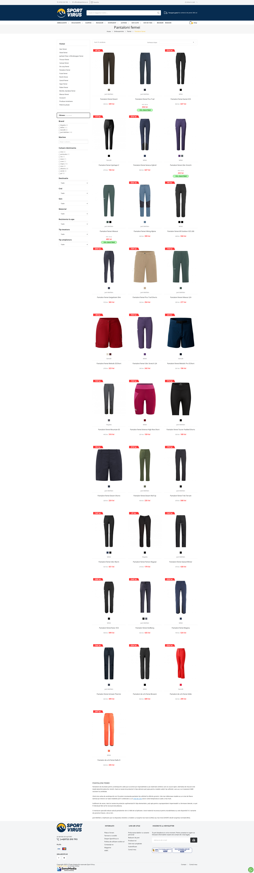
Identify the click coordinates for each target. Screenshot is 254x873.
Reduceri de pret (133, 838)
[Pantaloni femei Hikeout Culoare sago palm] (107, 222)
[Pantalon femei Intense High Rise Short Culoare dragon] (145, 420)
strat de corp (137, 799)
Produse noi (132, 841)
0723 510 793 (63, 2)
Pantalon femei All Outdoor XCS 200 (180, 231)
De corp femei (64, 66)
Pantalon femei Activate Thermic (109, 694)
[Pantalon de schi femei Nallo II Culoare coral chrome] (109, 751)
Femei (62, 44)
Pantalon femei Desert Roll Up (145, 496)
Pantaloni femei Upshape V (109, 165)
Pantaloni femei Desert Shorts (109, 496)
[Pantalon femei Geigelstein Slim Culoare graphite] (109, 288)
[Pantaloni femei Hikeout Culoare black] (110, 222)
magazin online (62, 866)
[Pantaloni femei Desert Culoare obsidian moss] (109, 90)
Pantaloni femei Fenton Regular (145, 562)
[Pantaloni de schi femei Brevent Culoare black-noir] (145, 685)
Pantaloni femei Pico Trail (144, 99)
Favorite (95, 2)
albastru (64, 169)
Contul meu (132, 850)
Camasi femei (64, 63)
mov (62, 152)
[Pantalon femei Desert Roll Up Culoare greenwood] (145, 486)
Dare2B (63, 130)
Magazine (107, 848)
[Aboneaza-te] (193, 840)
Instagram (64, 858)
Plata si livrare (109, 833)
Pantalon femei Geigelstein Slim (109, 297)
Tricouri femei (64, 59)
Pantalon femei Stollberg (145, 628)
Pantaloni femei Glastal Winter (180, 562)
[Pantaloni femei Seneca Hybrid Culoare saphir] (145, 156)
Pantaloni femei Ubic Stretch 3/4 (145, 363)
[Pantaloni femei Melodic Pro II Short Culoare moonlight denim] (181, 354)
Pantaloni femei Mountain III (109, 429)
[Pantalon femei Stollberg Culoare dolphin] (146, 618)
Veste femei (63, 53)
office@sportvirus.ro (81, 2)
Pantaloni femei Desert (109, 99)
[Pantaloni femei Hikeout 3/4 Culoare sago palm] (181, 288)
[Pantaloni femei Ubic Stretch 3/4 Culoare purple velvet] (145, 354)
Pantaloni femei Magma (181, 628)
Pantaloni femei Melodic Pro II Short (180, 363)
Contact (183, 864)
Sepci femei (63, 84)
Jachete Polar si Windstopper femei (71, 56)
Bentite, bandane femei (67, 91)
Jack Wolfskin (66, 132)
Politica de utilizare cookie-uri (114, 842)
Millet (63, 127)
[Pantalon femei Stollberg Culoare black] (143, 618)
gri (62, 173)
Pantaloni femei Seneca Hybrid (144, 165)
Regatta (64, 125)
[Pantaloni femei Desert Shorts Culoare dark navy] (109, 486)
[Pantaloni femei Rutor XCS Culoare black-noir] (109, 618)
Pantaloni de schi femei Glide (181, 694)
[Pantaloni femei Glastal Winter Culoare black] (181, 552)
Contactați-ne (108, 845)
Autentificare (132, 847)
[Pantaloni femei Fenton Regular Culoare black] (145, 552)
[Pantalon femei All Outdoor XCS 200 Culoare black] (182, 222)
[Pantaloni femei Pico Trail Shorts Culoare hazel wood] (145, 288)
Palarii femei (63, 87)
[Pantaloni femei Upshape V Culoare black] (109, 156)
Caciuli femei (63, 80)
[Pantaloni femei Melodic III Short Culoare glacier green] (107, 354)
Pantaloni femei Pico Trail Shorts (145, 297)
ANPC (106, 851)
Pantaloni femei (64, 70)
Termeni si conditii (110, 836)
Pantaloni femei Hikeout (109, 231)
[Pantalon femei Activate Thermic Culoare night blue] (109, 685)
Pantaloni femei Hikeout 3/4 (180, 297)
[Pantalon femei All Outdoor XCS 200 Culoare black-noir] (179, 222)
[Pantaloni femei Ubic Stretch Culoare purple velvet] (179, 156)
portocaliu (64, 154)
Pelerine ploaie (64, 105)
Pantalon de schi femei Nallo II (109, 760)
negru (63, 164)
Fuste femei (63, 73)
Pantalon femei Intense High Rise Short (145, 429)
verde (63, 171)
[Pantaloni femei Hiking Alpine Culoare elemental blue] (145, 222)
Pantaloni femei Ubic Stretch (180, 165)
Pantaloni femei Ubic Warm (109, 562)
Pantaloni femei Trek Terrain (180, 496)
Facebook (59, 858)
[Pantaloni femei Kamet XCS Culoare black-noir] (181, 90)
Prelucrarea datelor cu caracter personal (138, 834)
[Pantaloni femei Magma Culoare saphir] (181, 618)
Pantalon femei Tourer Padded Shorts (181, 429)
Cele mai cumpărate (135, 844)
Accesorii (62, 98)
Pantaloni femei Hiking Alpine (145, 231)
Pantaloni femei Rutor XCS (109, 628)
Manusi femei (64, 94)
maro (63, 159)
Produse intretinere (66, 101)
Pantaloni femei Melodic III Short (109, 363)
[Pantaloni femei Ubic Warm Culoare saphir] (107, 552)
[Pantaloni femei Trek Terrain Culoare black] (181, 486)
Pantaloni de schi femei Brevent (145, 694)
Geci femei (63, 49)
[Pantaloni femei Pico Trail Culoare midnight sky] (145, 90)
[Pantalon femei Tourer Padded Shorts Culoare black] (181, 420)
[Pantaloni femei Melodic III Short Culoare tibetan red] (110, 354)
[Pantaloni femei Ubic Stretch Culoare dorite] (182, 156)
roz (62, 157)
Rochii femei (63, 77)
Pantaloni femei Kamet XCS (181, 99)
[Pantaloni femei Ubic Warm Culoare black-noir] (110, 552)
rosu (63, 166)
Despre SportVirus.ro (111, 839)
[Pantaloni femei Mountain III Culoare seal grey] (109, 420)
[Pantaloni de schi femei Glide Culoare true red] (181, 685)
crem (63, 161)
